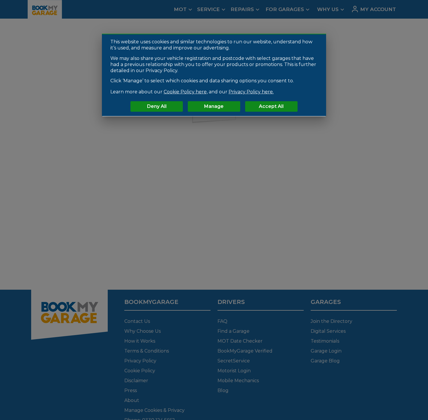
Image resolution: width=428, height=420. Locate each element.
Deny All (157, 106)
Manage (214, 106)
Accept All (271, 106)
